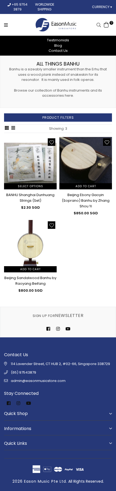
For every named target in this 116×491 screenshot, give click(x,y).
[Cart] (106, 24)
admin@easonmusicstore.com (38, 380)
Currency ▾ (102, 7)
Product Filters (58, 117)
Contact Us (58, 50)
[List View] (13, 128)
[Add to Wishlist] (51, 142)
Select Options (30, 186)
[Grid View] (6, 128)
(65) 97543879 (23, 372)
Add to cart (86, 186)
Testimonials (58, 40)
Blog (58, 45)
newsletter (58, 315)
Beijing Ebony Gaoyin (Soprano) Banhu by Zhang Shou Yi (86, 200)
